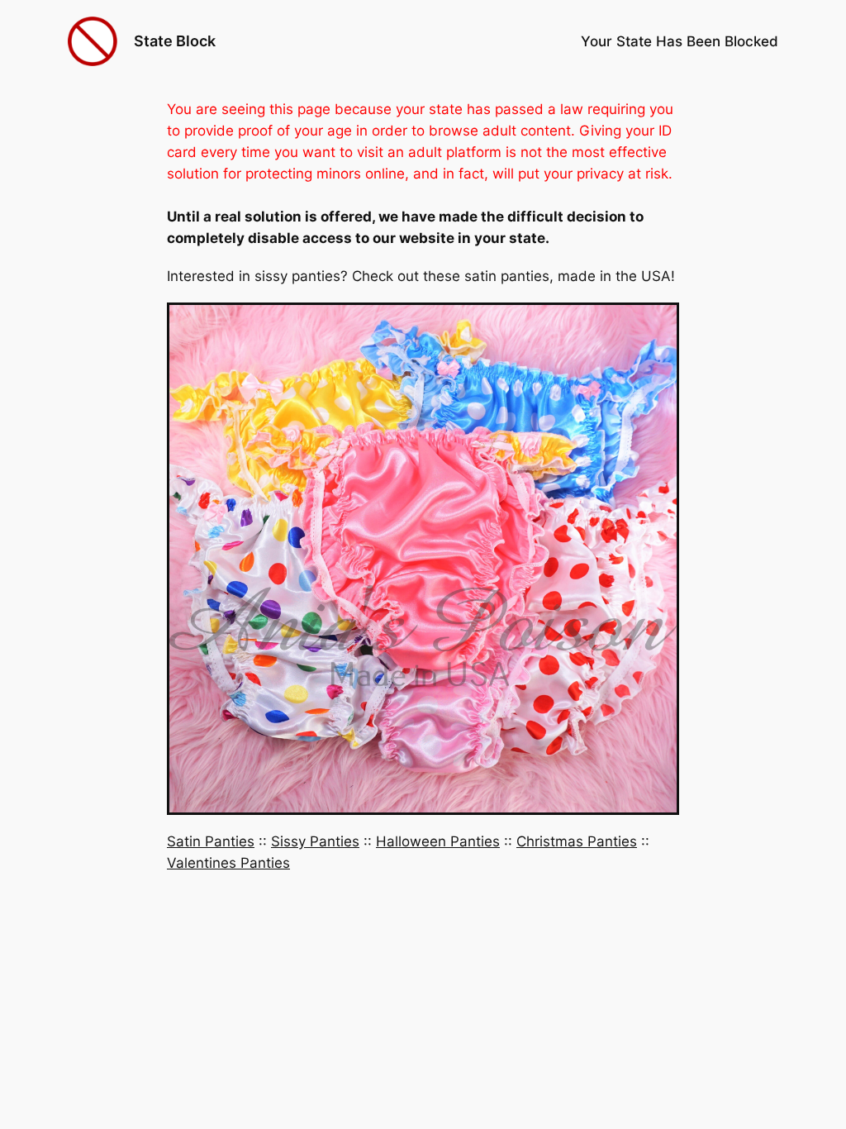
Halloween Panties (438, 841)
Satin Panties (210, 841)
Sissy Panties (315, 841)
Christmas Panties (576, 841)
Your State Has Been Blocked (679, 41)
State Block (175, 41)
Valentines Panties (228, 863)
